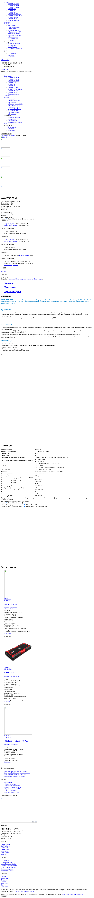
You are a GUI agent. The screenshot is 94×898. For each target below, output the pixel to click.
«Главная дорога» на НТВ (12, 787)
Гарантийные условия (15, 48)
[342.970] (5, 185)
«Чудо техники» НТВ (15, 32)
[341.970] (5, 175)
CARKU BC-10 (13, 17)
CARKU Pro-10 (5, 847)
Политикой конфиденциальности (72, 894)
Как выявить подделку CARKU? (14, 776)
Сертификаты (12, 47)
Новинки (4, 854)
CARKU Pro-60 (5, 844)
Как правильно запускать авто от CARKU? (17, 774)
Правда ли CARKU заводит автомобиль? (17, 773)
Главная (3, 135)
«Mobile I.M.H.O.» (13, 38)
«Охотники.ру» (13, 37)
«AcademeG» (12, 25)
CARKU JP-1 (12, 10)
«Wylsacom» (12, 40)
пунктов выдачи (24, 255)
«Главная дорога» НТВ (15, 30)
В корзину (4, 271)
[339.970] (5, 165)
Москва (3, 219)
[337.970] (5, 146)
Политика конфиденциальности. (24, 891)
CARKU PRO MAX (14, 14)
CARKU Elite (12, 9)
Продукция (7, 2)
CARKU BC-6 (12, 19)
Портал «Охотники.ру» (11, 792)
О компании (12, 53)
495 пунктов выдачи (10, 225)
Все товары (11, 279)
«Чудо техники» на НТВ (8, 867)
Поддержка (4, 883)
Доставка (7, 22)
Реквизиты (11, 57)
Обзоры (6, 23)
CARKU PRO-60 (13, 4)
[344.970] (5, 194)
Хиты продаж (10, 135)
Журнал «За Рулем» (14, 33)
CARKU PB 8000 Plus (15, 15)
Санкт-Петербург (13, 219)
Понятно (3, 896)
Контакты (11, 55)
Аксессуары (4, 851)
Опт (5, 50)
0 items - (4, 69)
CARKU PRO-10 (13, 7)
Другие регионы (27, 219)
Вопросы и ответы (14, 43)
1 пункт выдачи (9, 224)
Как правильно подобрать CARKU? (15, 771)
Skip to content (5, 60)
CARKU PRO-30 (13, 5)
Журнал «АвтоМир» (14, 35)
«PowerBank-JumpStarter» (12, 785)
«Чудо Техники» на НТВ (12, 789)
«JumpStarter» (12, 28)
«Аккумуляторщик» (14, 27)
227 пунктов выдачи (10, 241)
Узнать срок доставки (11, 265)
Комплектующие (13, 20)
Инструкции (12, 45)
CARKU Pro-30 (5, 846)
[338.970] (5, 156)
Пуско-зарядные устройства (24, 279)
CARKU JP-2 (12, 12)
